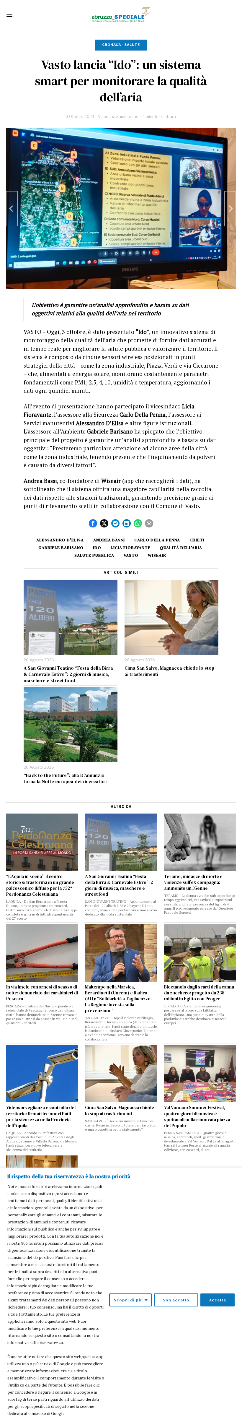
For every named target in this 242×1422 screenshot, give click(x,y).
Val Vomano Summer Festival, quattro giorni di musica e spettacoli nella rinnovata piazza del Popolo (197, 1116)
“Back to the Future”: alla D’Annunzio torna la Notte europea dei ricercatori (65, 778)
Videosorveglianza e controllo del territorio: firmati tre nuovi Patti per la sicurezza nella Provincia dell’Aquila (41, 1116)
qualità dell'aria (181, 548)
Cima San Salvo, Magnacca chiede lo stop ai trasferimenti (169, 671)
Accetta (217, 1300)
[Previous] (12, 208)
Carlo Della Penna (157, 540)
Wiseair (157, 555)
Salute (132, 45)
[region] (121, 1295)
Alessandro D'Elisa (60, 540)
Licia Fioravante (131, 548)
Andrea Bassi (109, 540)
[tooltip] (93, 523)
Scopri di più (128, 1300)
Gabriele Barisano (61, 548)
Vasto (131, 555)
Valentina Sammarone (118, 116)
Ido (97, 548)
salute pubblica (94, 555)
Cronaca (111, 45)
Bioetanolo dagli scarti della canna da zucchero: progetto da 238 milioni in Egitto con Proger (199, 993)
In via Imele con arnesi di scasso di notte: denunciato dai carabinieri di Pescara (42, 993)
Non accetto (176, 1300)
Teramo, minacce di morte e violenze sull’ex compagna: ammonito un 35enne (193, 882)
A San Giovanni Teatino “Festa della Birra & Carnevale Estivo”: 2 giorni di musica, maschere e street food (68, 674)
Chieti (197, 540)
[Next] (230, 208)
